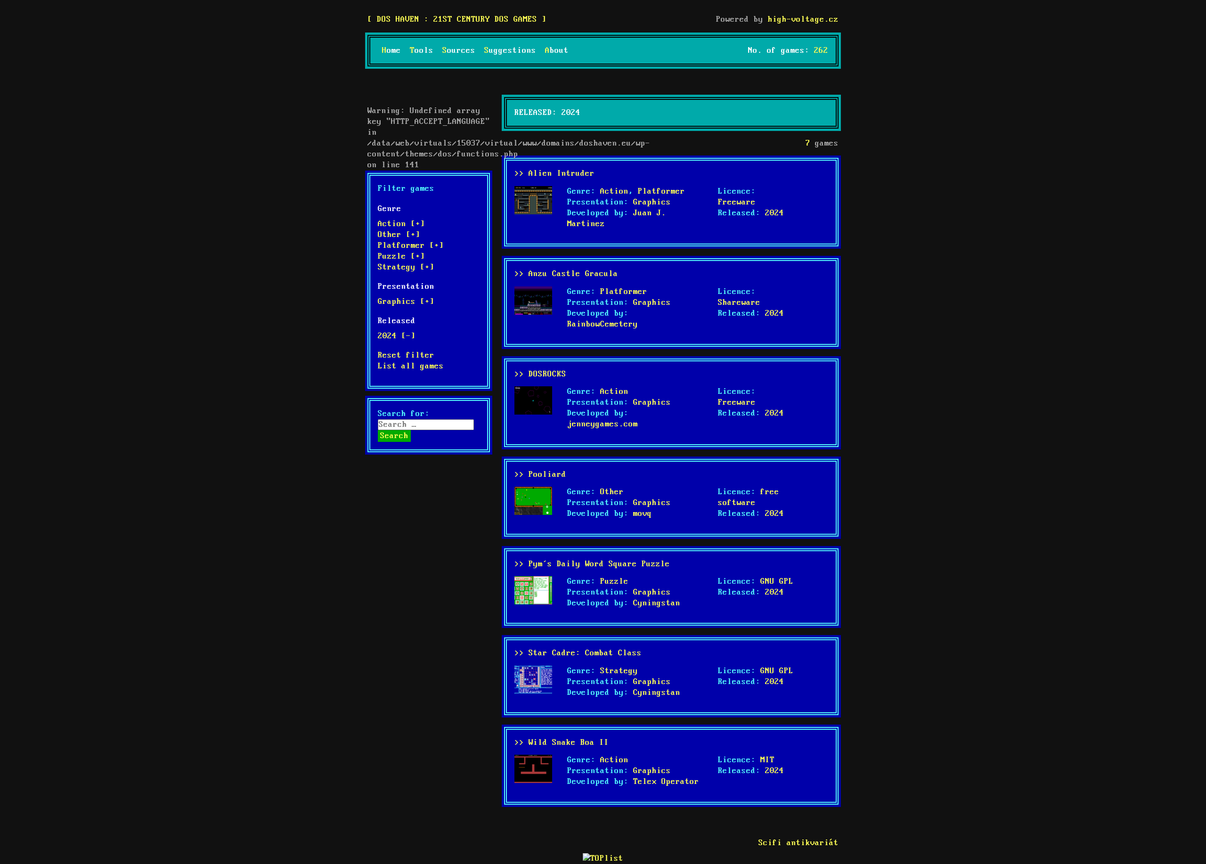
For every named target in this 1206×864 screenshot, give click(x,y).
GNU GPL (776, 581)
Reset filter (406, 355)
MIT (767, 760)
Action (614, 191)
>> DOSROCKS (540, 374)
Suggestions (510, 50)
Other (612, 492)
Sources (458, 50)
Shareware (739, 302)
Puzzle (614, 581)
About (557, 50)
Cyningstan (656, 603)
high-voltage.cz (803, 19)
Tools (421, 50)
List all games (411, 366)
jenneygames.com (602, 424)
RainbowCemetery (602, 324)
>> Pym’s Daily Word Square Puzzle (592, 564)
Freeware (737, 202)
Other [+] (399, 234)
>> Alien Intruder (554, 173)
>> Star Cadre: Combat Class (578, 653)
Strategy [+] (406, 267)
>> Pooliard (540, 474)
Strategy (619, 671)
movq (642, 513)
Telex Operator (666, 781)
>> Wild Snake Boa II (561, 742)
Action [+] (401, 224)
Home (391, 50)
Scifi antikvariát (798, 843)
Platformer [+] (411, 245)
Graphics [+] (406, 301)
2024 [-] (397, 336)
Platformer (661, 191)
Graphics (652, 202)
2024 (774, 213)
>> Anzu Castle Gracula (566, 273)
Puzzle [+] (401, 256)
